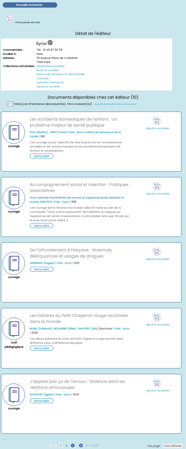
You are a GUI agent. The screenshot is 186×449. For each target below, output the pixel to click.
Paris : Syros (76, 132)
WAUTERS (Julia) (88, 328)
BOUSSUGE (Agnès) (41, 394)
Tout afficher (172, 446)
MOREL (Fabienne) (41, 328)
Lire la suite (41, 156)
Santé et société (48, 86)
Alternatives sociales (51, 66)
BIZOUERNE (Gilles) (65, 328)
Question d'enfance (50, 82)
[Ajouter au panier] (157, 121)
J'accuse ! (43, 78)
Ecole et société (47, 70)
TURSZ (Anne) (58, 132)
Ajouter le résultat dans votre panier (116, 103)
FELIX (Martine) (39, 132)
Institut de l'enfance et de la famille (61, 74)
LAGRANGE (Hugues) (42, 263)
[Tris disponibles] (10, 104)
